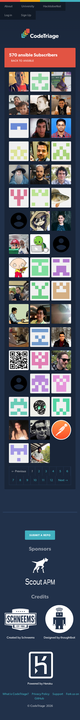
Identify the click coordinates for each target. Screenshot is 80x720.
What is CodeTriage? (16, 694)
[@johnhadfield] (40, 276)
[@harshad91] (19, 369)
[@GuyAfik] (19, 462)
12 (51, 480)
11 (43, 480)
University (27, 6)
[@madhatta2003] (40, 299)
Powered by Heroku (40, 683)
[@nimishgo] (19, 346)
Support (57, 694)
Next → (63, 480)
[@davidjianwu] (40, 253)
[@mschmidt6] (61, 415)
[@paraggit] (61, 113)
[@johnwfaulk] (40, 229)
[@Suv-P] (40, 90)
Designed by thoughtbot (59, 637)
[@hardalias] (19, 183)
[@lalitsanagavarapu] (61, 137)
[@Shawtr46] (19, 206)
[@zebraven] (61, 276)
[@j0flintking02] (19, 415)
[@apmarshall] (61, 369)
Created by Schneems (21, 637)
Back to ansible (22, 60)
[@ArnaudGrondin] (61, 90)
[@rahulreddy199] (40, 206)
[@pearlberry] (40, 415)
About (8, 6)
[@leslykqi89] (19, 438)
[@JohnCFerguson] (19, 160)
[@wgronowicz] (40, 369)
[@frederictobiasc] (40, 183)
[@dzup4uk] (40, 392)
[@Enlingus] (61, 206)
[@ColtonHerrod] (61, 392)
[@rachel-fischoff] (61, 229)
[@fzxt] (19, 322)
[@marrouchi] (40, 438)
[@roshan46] (19, 276)
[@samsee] (40, 322)
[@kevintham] (61, 160)
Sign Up (26, 15)
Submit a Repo (40, 535)
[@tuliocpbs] (61, 183)
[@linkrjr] (19, 253)
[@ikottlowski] (61, 322)
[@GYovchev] (61, 438)
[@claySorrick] (61, 299)
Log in (8, 15)
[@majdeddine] (61, 346)
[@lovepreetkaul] (40, 462)
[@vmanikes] (40, 160)
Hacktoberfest (52, 6)
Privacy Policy (40, 694)
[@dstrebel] (19, 90)
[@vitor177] (19, 113)
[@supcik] (19, 299)
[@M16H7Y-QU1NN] (40, 346)
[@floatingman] (40, 113)
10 (34, 480)
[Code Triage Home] (40, 34)
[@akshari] (19, 137)
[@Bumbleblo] (40, 137)
